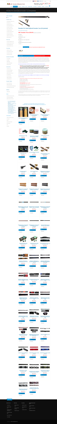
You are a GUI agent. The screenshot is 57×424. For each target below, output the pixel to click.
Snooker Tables (30, 6)
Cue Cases (23, 6)
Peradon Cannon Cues (9, 24)
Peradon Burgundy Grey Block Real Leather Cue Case (34, 388)
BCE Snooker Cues (9, 37)
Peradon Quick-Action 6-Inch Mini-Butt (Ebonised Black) (45, 189)
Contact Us (46, 6)
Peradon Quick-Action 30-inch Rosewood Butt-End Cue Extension (23, 226)
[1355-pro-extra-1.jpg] (24, 23)
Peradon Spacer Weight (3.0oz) (34, 171)
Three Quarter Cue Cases (10, 51)
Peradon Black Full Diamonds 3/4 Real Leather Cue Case (34, 372)
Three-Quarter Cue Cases (24, 407)
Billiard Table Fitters (9, 77)
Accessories (39, 6)
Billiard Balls (8, 61)
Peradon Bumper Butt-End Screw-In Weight (45, 154)
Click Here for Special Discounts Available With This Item (37, 47)
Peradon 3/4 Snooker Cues (9, 413)
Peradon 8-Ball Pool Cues (10, 44)
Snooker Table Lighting (9, 70)
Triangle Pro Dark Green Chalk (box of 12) (23, 243)
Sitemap (8, 126)
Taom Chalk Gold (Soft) (45, 135)
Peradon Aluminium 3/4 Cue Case (45, 335)
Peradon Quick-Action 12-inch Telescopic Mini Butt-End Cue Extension (23, 207)
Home (11, 6)
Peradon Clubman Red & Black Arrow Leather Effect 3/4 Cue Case (23, 280)
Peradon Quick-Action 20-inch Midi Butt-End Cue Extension (34, 207)
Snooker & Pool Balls (10, 56)
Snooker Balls (8, 58)
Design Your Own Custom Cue (32, 408)
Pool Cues (19, 6)
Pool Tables (35, 6)
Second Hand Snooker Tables (10, 87)
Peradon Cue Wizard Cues (31, 406)
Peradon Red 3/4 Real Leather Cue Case (34, 353)
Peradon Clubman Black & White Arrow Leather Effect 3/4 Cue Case (45, 262)
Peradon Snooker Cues (9, 407)
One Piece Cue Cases (9, 54)
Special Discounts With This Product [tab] (40, 55)
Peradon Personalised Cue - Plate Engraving (45, 115)
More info (20, 124)
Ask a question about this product (23, 30)
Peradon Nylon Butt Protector (23, 171)
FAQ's (7, 120)
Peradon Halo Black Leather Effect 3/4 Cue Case (34, 280)
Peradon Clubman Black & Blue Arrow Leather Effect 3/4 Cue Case (34, 262)
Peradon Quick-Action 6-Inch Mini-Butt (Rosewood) (34, 189)
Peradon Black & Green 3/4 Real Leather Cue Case (45, 371)
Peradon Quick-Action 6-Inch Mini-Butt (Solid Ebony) (45, 171)
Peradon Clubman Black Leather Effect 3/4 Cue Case (23, 261)
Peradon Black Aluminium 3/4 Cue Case (23, 353)
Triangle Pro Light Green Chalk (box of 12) (34, 243)
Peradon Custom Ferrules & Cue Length (23, 118)
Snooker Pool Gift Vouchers (10, 31)
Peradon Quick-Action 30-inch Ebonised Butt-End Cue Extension (34, 226)
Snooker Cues (15, 6)
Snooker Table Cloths (9, 71)
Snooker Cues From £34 (10, 34)
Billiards (7, 89)
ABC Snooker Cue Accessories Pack (34, 152)
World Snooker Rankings (10, 97)
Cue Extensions (9, 74)
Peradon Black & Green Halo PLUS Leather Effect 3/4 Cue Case (45, 317)
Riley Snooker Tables (9, 84)
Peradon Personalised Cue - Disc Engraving (34, 115)
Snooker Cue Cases (24, 409)
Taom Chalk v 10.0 (23, 153)
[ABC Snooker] (16, 3)
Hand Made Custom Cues (32, 410)
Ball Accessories (9, 64)
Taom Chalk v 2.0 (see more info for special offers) (34, 136)
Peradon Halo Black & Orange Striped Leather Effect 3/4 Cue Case (23, 298)
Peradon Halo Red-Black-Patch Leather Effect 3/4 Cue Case (34, 298)
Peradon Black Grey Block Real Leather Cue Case (23, 389)
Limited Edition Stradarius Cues (10, 21)
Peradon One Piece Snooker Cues (9, 410)
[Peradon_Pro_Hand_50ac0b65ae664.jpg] (34, 17)
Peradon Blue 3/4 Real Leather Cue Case (45, 353)
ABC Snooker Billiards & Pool (14, 421)
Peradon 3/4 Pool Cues (17, 405)
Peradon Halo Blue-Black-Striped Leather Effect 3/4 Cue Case (45, 280)
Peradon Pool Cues (17, 410)
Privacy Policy (8, 123)
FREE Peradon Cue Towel (23, 135)
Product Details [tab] (20, 55)
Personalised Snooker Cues (10, 25)
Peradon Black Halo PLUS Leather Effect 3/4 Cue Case (34, 316)
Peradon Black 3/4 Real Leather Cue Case (23, 371)
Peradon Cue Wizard (9, 27)
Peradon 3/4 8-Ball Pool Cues (10, 41)
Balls (26, 6)
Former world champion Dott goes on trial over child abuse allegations (11, 102)
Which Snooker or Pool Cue (10, 98)
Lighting (43, 6)
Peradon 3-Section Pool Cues (17, 408)
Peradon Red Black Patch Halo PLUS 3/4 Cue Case (23, 335)
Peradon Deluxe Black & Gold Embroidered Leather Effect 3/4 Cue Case (34, 335)
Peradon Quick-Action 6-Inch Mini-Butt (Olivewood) (23, 189)
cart (7, 124)
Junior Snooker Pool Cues (10, 28)
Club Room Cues (9, 68)
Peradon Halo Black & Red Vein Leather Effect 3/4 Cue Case (45, 298)
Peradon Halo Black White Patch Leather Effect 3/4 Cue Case (23, 317)
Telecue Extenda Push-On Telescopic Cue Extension (45, 225)
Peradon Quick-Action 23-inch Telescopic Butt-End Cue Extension (45, 207)
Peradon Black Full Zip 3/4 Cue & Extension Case (45, 244)
